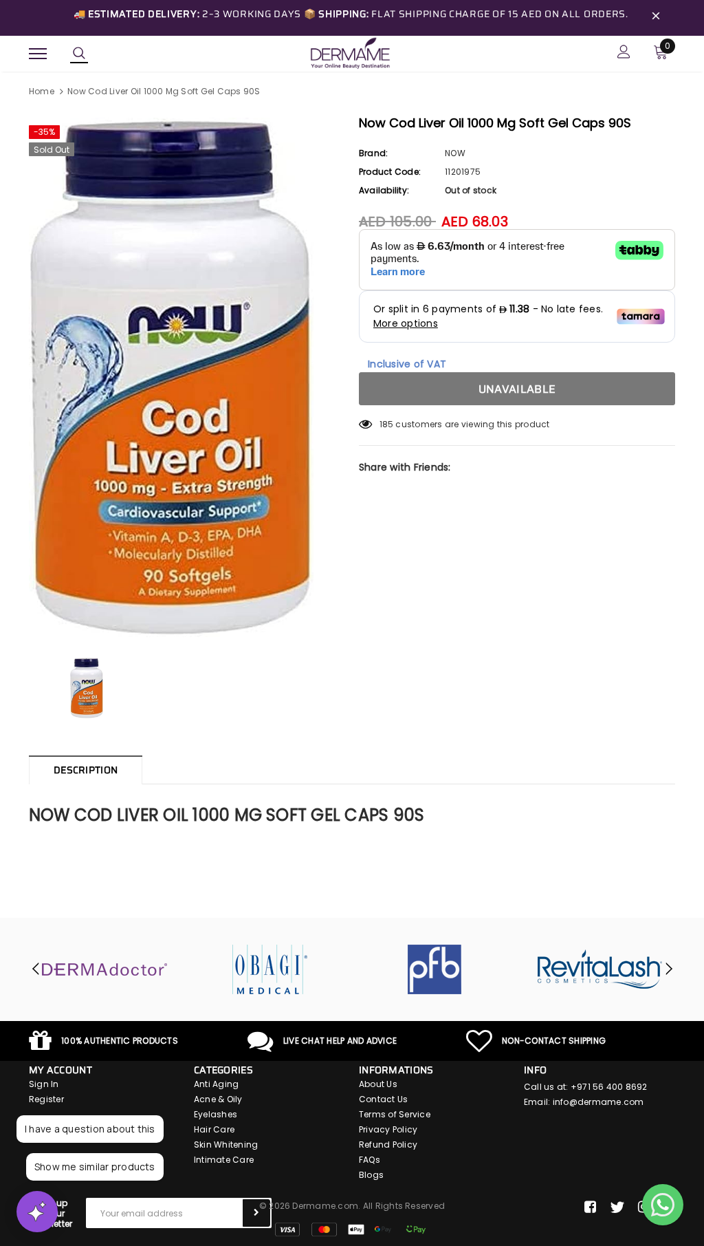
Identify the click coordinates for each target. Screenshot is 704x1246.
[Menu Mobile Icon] (38, 53)
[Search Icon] (79, 53)
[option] (187, 377)
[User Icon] (623, 53)
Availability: (384, 190)
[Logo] (350, 52)
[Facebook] (590, 1207)
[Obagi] (269, 969)
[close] (656, 18)
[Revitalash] (599, 969)
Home (41, 91)
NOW (455, 153)
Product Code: (390, 172)
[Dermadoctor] (104, 969)
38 (385, 424)
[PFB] (434, 969)
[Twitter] (617, 1207)
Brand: (373, 153)
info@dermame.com (598, 1102)
